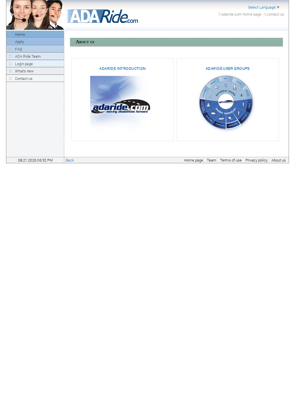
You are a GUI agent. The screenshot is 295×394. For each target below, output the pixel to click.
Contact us (24, 78)
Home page (193, 160)
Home (20, 34)
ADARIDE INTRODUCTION (122, 68)
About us (278, 160)
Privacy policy (256, 160)
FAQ (18, 49)
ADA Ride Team (28, 56)
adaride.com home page (241, 14)
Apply (19, 41)
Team (211, 160)
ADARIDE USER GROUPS (228, 68)
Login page (24, 63)
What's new (24, 71)
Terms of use (231, 160)
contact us (275, 14)
